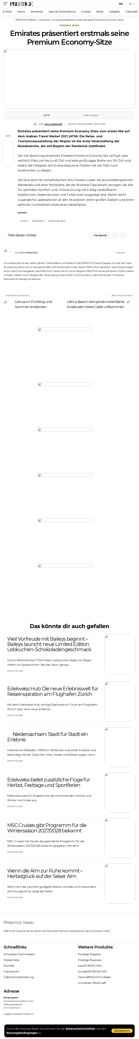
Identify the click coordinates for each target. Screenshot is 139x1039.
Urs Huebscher (53, 124)
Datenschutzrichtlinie (80, 1028)
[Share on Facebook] (53, 115)
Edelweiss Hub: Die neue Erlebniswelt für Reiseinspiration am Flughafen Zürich (52, 691)
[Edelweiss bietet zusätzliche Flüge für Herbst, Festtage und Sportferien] (120, 793)
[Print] (70, 115)
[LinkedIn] (133, 253)
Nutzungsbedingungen (22, 1032)
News (75, 25)
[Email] (65, 115)
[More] (76, 115)
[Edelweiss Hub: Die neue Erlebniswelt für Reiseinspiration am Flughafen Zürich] (120, 701)
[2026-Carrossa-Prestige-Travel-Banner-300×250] (65, 495)
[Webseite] (127, 253)
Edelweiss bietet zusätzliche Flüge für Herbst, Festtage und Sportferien (48, 782)
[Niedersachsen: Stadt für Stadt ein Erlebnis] (120, 747)
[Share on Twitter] (59, 115)
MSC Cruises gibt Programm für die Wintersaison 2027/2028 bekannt (46, 827)
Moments (65, 25)
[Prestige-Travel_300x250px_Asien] (65, 404)
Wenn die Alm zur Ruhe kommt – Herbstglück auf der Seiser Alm (45, 873)
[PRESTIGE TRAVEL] (21, 3)
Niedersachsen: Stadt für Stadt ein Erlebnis (47, 736)
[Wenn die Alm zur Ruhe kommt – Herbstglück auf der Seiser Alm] (120, 884)
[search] (114, 4)
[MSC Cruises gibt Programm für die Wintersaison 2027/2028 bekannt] (120, 838)
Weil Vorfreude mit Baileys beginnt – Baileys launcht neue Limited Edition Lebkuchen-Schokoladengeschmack (49, 644)
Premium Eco (57, 221)
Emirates (38, 221)
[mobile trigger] (7, 3)
